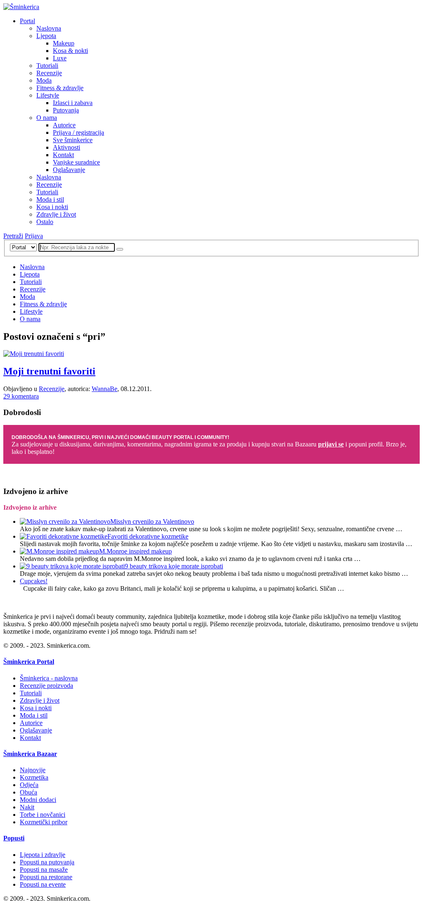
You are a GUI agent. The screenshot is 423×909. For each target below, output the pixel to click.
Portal (27, 20)
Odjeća (29, 784)
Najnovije (32, 769)
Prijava (34, 235)
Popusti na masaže (44, 869)
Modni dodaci (38, 799)
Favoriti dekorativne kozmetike (147, 536)
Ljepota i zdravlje (42, 854)
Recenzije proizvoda (46, 685)
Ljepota (46, 35)
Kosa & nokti (70, 50)
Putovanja (66, 110)
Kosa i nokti (52, 206)
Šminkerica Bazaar (30, 753)
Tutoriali (47, 65)
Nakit (27, 807)
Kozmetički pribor (43, 821)
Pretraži (13, 235)
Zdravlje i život (56, 214)
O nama (46, 117)
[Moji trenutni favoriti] (33, 353)
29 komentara (21, 396)
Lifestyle (47, 95)
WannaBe (104, 388)
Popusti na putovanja (47, 862)
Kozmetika (34, 777)
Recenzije (49, 72)
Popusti (13, 838)
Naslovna (48, 28)
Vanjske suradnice (76, 162)
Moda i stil (50, 199)
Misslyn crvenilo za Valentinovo (152, 521)
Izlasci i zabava (73, 102)
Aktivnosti (66, 147)
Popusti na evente (43, 884)
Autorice (64, 125)
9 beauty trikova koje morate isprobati (174, 566)
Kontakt (63, 154)
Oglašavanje (69, 169)
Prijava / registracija (78, 132)
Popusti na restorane (46, 876)
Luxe (60, 58)
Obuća (28, 792)
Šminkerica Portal (28, 661)
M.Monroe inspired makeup (135, 551)
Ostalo (44, 221)
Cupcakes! (34, 581)
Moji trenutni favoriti (49, 371)
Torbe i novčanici (42, 814)
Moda (44, 80)
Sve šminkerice (73, 139)
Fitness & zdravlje (59, 87)
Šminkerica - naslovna (49, 678)
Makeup (63, 43)
